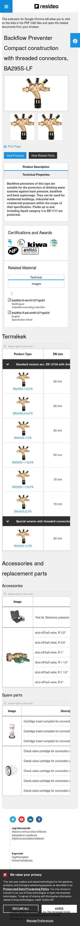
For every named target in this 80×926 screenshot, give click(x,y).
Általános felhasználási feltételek (29, 831)
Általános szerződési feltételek (28, 838)
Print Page (13, 146)
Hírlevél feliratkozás (22, 860)
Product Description (36, 167)
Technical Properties (36, 174)
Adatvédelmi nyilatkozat (24, 835)
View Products (15, 155)
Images (36, 284)
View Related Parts (43, 155)
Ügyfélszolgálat (20, 856)
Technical (36, 277)
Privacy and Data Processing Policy (26, 889)
